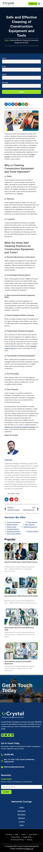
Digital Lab (29, 849)
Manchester (21, 811)
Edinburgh (21, 818)
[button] (39, 4)
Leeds (22, 825)
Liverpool (21, 821)
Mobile (4, 74)
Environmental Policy (17, 839)
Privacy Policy (15, 837)
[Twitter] (9, 735)
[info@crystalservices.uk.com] (2, 767)
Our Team (9, 834)
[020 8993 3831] (2, 755)
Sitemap (29, 839)
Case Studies (33, 834)
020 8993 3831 (9, 754)
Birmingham (22, 814)
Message (5, 82)
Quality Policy (27, 837)
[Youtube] (5, 735)
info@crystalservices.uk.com (14, 767)
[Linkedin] (12, 735)
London (21, 807)
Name (4, 58)
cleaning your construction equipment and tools (19, 427)
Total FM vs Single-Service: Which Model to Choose (20, 562)
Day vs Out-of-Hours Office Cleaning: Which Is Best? (21, 596)
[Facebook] (2, 735)
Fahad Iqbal (8, 460)
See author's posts (14, 493)
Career (23, 834)
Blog (16, 834)
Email (4, 66)
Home (7, 40)
